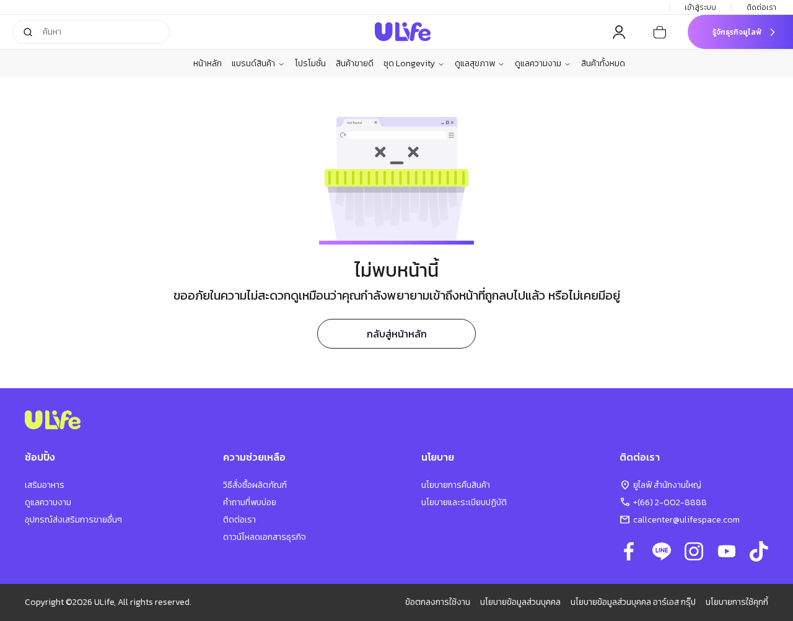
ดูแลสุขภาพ (475, 64)
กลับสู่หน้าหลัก (397, 333)
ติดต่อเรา (761, 7)
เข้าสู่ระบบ (700, 7)
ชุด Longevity (409, 64)
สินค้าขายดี (355, 63)
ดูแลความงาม (538, 64)
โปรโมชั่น (310, 63)
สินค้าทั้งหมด (603, 63)
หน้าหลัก (207, 63)
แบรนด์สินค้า (253, 64)
